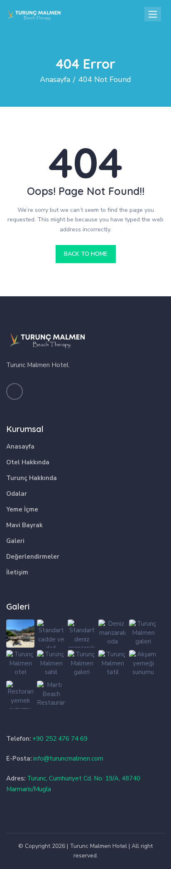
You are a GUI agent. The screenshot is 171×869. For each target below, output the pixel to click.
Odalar (16, 494)
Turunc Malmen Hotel (98, 846)
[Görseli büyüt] (20, 633)
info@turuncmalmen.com (68, 758)
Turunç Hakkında (31, 478)
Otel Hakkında (27, 462)
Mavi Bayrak (24, 525)
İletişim (17, 572)
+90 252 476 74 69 (60, 739)
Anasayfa (20, 446)
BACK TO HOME (85, 254)
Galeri (15, 541)
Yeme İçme (22, 509)
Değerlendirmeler (32, 556)
